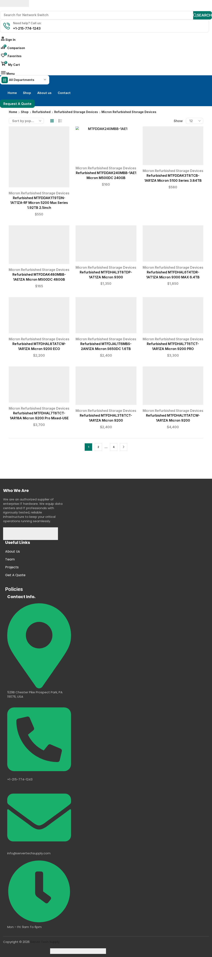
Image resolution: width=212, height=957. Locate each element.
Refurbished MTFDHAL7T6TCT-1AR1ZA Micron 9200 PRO (173, 346)
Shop (25, 112)
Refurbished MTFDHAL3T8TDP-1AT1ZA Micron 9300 (106, 274)
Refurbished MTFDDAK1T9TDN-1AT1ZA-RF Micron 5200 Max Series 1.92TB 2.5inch (39, 203)
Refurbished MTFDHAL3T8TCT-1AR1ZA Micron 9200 (106, 418)
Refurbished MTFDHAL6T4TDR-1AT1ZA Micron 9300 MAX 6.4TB (173, 274)
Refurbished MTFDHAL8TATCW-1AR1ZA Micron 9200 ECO (39, 346)
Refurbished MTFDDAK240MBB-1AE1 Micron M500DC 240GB (106, 175)
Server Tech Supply (45, 942)
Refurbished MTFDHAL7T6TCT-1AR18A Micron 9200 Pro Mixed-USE (39, 415)
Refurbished (41, 112)
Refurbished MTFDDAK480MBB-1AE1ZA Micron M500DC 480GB (39, 277)
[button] (8, 39)
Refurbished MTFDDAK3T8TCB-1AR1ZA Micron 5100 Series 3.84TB (173, 178)
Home (13, 112)
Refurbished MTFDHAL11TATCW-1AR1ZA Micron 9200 (173, 418)
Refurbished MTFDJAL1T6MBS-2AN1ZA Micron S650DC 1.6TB (105, 346)
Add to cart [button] (39, 158)
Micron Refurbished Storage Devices (39, 193)
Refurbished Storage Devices (76, 112)
